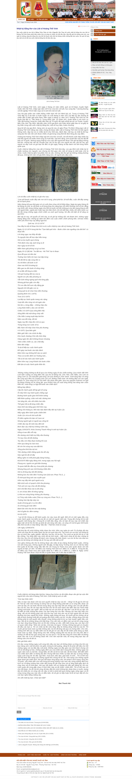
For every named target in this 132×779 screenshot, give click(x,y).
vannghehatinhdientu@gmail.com (30, 769)
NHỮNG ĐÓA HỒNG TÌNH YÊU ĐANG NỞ (34, 725)
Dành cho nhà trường (69, 755)
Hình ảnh (97, 78)
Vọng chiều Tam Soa (98, 67)
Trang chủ (21, 755)
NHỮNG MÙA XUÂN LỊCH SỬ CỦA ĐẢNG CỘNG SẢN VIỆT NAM (40, 728)
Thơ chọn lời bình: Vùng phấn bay (31, 736)
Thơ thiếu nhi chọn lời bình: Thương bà (33, 722)
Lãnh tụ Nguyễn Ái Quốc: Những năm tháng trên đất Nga (38, 744)
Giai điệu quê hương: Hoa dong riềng (103, 70)
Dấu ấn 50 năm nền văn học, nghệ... (102, 62)
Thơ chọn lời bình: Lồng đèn (30, 739)
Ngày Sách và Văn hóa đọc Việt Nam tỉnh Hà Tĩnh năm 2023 (107, 116)
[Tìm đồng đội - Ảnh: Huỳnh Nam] (103, 88)
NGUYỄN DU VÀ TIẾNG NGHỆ (31, 731)
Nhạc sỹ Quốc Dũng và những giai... (102, 65)
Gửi (19, 712)
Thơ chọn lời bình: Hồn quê (30, 742)
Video (95, 39)
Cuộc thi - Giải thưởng (51, 755)
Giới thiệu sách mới (34, 755)
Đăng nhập (82, 755)
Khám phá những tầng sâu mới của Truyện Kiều (35, 733)
